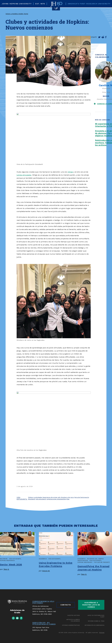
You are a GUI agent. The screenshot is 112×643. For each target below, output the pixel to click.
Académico (43, 559)
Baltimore (3, 559)
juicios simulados (24, 175)
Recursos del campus (95, 559)
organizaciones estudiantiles (56, 499)
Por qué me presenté (102, 562)
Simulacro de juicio (67, 497)
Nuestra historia (73, 615)
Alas (67, 499)
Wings (70, 172)
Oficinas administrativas (71, 625)
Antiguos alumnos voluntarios (73, 620)
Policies (101, 632)
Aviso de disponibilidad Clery (96, 616)
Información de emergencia (94, 625)
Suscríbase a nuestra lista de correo (91, 605)
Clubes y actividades (35, 497)
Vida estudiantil (22, 498)
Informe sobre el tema (96, 621)
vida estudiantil (41, 499)
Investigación (83, 560)
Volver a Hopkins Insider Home (17, 14)
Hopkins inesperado (7, 560)
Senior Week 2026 (11, 564)
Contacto (65, 605)
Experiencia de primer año (52, 497)
